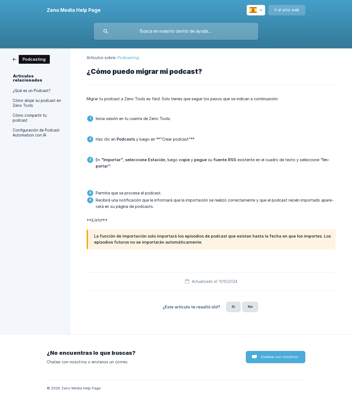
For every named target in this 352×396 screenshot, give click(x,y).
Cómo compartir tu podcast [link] (30, 117)
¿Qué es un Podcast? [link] (32, 90)
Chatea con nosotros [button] (279, 357)
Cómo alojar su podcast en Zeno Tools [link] (37, 103)
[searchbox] (176, 31)
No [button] (250, 306)
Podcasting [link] (128, 57)
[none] (74, 10)
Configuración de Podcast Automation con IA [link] (36, 132)
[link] (31, 59)
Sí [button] (233, 306)
